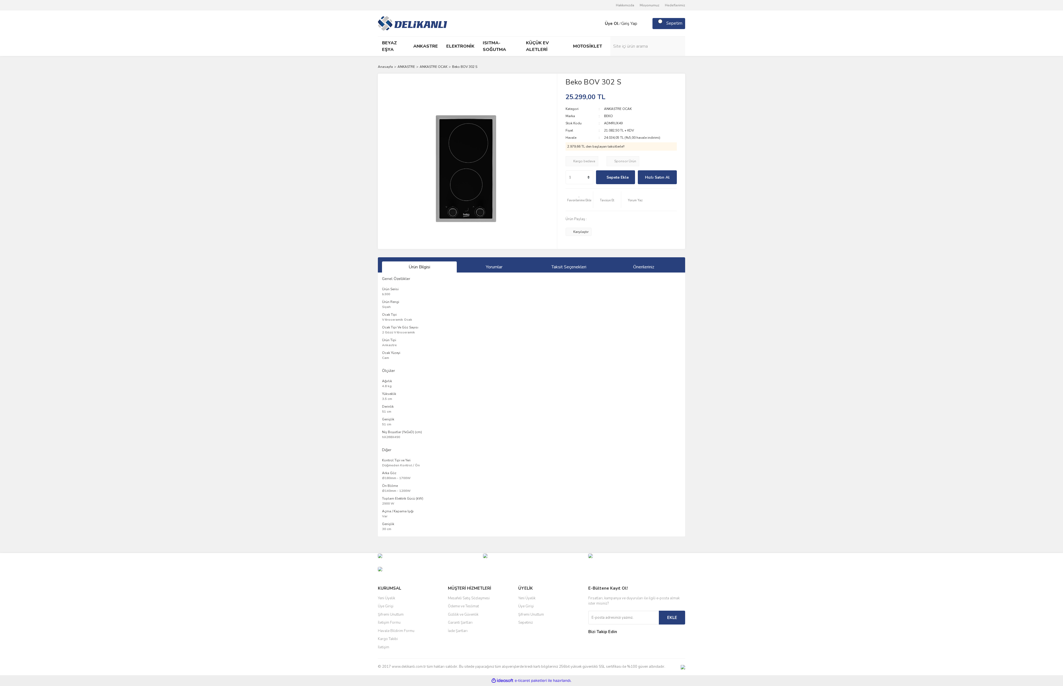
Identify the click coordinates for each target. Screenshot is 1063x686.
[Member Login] (599, 23)
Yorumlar (494, 267)
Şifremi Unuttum (391, 614)
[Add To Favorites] (579, 199)
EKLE (672, 617)
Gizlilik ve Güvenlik (463, 614)
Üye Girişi (385, 606)
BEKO (608, 116)
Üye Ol (612, 23)
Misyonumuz (649, 5)
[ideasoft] (502, 680)
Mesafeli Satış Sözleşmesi (469, 598)
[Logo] (412, 23)
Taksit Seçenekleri (568, 267)
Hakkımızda (625, 5)
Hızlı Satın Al (657, 177)
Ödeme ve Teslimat (463, 606)
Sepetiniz (525, 622)
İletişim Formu (389, 622)
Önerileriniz (643, 267)
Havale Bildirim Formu (396, 630)
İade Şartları (458, 630)
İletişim (383, 647)
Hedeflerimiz (675, 5)
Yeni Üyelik (386, 598)
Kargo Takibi (388, 638)
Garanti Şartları (460, 622)
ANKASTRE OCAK (618, 109)
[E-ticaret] (531, 680)
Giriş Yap (629, 23)
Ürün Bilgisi (419, 267)
